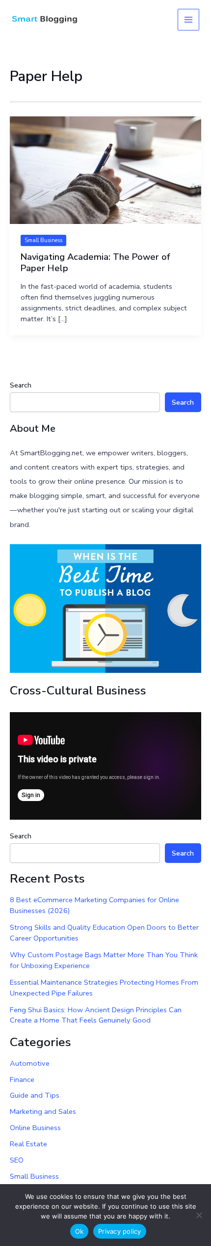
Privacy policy (119, 1231)
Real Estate (28, 1144)
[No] (199, 1215)
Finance (22, 1079)
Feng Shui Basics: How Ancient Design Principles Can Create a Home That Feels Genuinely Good (96, 1015)
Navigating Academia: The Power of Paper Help (95, 263)
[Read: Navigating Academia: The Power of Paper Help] (105, 169)
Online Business (35, 1128)
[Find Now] (105, 608)
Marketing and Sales (43, 1111)
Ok (79, 1231)
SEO (17, 1160)
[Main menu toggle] (188, 19)
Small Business (43, 240)
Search (20, 385)
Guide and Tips (34, 1095)
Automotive (30, 1063)
